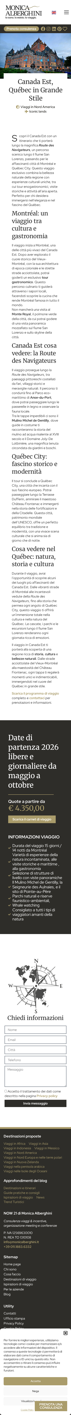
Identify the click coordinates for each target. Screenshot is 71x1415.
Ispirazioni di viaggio (18, 1197)
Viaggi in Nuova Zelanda (21, 1162)
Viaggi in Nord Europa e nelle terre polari (33, 1157)
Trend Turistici (14, 1202)
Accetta (36, 1381)
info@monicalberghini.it (21, 1242)
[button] (65, 1333)
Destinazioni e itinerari (20, 1188)
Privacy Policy (14, 1323)
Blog (7, 1294)
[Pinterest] (59, 29)
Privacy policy (47, 1096)
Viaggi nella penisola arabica (24, 1166)
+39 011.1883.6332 (17, 1247)
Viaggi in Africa (14, 1143)
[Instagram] (48, 29)
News (40, 1197)
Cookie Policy (27, 1409)
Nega (35, 1391)
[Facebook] (43, 29)
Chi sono (10, 1269)
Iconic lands (37, 111)
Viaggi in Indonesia (17, 1148)
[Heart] (65, 29)
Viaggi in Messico (47, 1148)
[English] (54, 12)
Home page (12, 1264)
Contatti (10, 1313)
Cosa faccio (12, 1274)
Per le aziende (14, 1289)
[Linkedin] (54, 29)
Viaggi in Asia (38, 1143)
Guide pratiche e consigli (22, 1193)
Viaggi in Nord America (38, 107)
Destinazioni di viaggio (20, 1279)
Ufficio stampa (14, 1318)
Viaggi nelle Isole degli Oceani (25, 1171)
